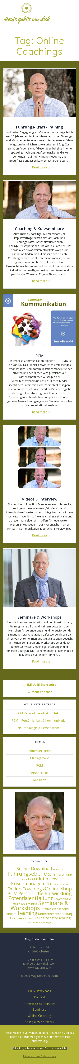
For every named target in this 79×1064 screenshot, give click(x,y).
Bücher (23, 868)
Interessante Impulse (39, 1003)
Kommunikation (39, 751)
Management (39, 758)
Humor (23, 879)
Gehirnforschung (60, 874)
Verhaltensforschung (53, 917)
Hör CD (33, 879)
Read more (39, 167)
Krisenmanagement (32, 883)
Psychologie (62, 899)
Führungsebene (27, 873)
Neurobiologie (60, 884)
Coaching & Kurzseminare (39, 228)
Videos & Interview (39, 499)
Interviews (49, 878)
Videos (29, 922)
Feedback (58, 869)
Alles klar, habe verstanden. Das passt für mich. (39, 1048)
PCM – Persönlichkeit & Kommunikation (39, 721)
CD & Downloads (39, 991)
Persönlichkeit (39, 773)
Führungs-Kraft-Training (39, 127)
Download (41, 868)
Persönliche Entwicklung (45, 893)
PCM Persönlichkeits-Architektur (39, 713)
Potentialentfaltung (30, 898)
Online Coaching (39, 1016)
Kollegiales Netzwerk (39, 1022)
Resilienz (39, 780)
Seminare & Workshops (39, 617)
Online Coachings (25, 889)
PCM (39, 355)
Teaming (27, 912)
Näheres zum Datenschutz (39, 1056)
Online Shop (58, 888)
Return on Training (24, 904)
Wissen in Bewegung (43, 922)
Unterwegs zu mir (21, 918)
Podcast (39, 997)
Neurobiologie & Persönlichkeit (40, 728)
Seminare (39, 1010)
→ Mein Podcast (39, 692)
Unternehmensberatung (55, 914)
